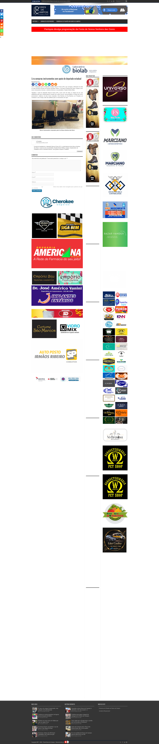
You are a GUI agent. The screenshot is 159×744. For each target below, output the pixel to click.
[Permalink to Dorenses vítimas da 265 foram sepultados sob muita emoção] (34, 736)
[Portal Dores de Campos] (40, 15)
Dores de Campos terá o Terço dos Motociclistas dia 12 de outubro (80, 727)
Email (33, 177)
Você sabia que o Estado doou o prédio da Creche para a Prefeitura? (81, 721)
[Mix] (42, 84)
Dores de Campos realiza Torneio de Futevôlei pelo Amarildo (55, 1)
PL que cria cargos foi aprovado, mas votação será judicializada (48, 709)
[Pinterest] (39, 84)
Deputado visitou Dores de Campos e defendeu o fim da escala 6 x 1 (81, 709)
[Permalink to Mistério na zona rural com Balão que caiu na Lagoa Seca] (34, 724)
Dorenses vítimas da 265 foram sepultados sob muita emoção (46, 733)
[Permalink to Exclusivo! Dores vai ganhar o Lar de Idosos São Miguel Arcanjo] (34, 730)
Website (34, 182)
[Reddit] (52, 84)
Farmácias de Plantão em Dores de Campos (68, 21)
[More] (55, 84)
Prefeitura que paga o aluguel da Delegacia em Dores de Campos (80, 715)
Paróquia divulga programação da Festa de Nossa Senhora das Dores (79, 29)
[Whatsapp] (46, 84)
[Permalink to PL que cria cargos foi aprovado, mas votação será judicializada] (34, 712)
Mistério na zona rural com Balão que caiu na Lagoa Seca (48, 721)
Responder (80, 151)
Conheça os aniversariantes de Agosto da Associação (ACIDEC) (48, 715)
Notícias (35, 21)
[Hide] (0, 37)
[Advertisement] (79, 44)
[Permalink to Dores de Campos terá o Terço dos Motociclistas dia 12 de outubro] (68, 730)
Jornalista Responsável (47, 21)
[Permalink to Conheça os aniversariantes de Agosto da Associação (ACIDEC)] (34, 718)
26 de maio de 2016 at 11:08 (42, 142)
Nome (33, 172)
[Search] (126, 1)
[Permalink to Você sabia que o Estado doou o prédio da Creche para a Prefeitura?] (68, 724)
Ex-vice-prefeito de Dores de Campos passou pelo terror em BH (81, 733)
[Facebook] (33, 84)
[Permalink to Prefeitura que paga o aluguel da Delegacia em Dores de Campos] (68, 718)
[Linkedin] (49, 84)
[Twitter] (36, 84)
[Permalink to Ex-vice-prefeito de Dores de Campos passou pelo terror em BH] (68, 736)
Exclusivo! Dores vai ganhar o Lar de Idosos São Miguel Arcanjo (48, 727)
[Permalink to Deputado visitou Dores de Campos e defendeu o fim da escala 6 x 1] (68, 712)
